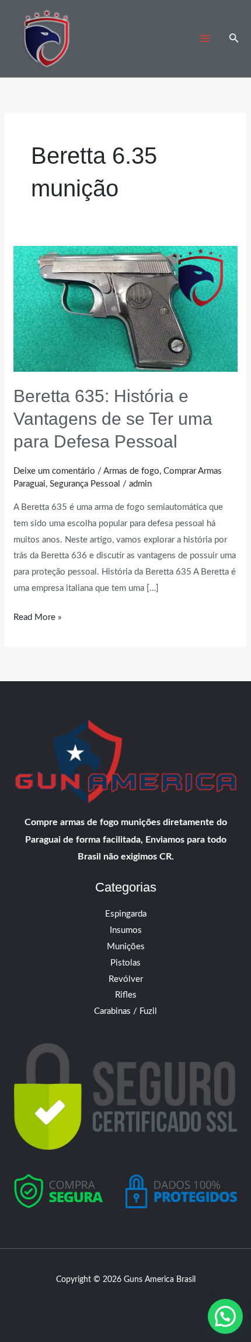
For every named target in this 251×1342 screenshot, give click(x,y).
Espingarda (126, 914)
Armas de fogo (131, 471)
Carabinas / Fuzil (125, 1011)
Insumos (126, 930)
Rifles (126, 995)
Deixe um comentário (54, 471)
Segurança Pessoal (85, 484)
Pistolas (125, 963)
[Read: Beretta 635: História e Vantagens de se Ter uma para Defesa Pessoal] (125, 308)
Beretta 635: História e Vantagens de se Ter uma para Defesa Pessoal (112, 418)
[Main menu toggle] (205, 39)
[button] (234, 39)
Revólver (126, 979)
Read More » (37, 616)
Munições (126, 946)
